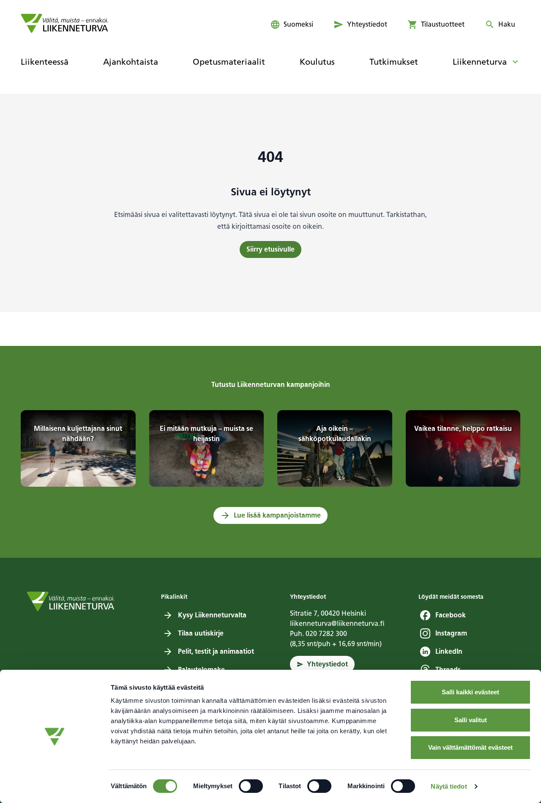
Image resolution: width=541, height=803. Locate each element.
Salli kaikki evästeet (470, 692)
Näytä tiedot (449, 786)
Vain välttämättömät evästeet (470, 747)
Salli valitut (470, 720)
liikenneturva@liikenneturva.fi (337, 623)
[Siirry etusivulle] (64, 23)
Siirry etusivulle (270, 249)
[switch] (251, 786)
